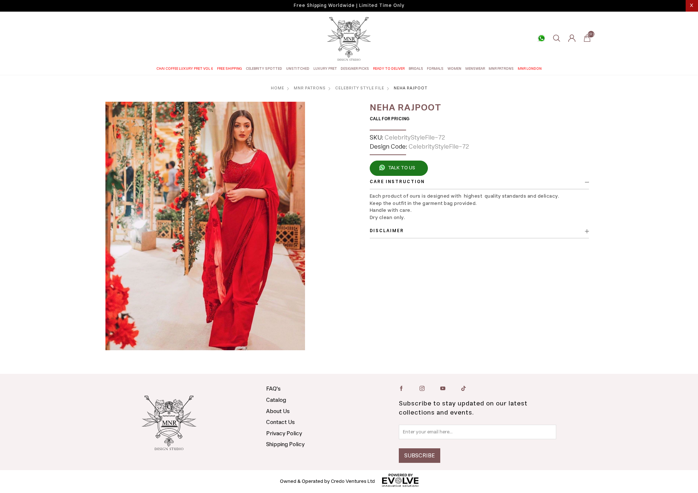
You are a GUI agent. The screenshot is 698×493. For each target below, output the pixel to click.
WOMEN (454, 68)
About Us (278, 411)
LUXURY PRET (325, 68)
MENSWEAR (475, 68)
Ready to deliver (389, 68)
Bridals (416, 68)
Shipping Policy (285, 444)
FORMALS (435, 68)
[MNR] (349, 39)
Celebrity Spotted (264, 68)
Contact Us (280, 422)
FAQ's (273, 389)
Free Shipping (229, 68)
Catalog (276, 400)
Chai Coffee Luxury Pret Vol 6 (184, 68)
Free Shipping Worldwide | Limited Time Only (349, 5)
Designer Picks (355, 68)
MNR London (530, 68)
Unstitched (297, 68)
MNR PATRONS (501, 68)
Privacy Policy (284, 433)
